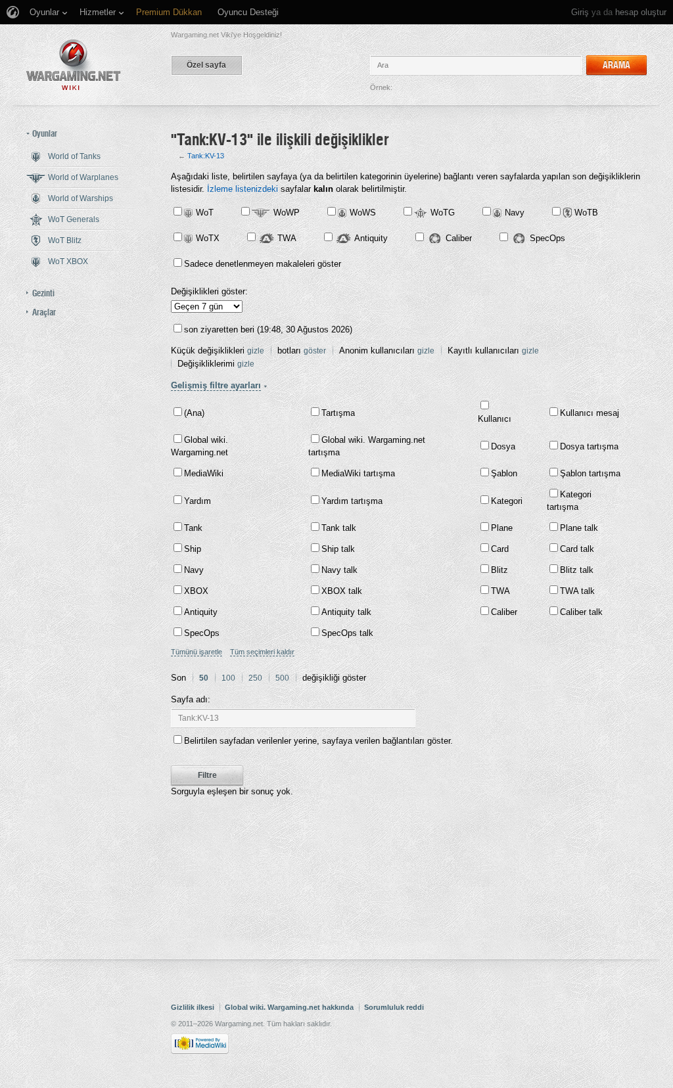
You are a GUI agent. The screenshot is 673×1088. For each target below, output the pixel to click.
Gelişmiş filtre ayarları (216, 385)
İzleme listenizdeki (242, 189)
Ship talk (338, 549)
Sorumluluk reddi (394, 1007)
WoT (205, 212)
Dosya (503, 446)
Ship (192, 549)
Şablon (504, 473)
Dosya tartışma (589, 446)
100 (228, 678)
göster (315, 350)
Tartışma (338, 413)
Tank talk (338, 528)
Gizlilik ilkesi (192, 1007)
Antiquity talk (346, 612)
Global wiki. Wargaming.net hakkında (289, 1007)
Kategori (506, 501)
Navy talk (339, 570)
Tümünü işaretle (196, 652)
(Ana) (194, 413)
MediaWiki (203, 473)
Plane (502, 528)
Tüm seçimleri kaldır (262, 652)
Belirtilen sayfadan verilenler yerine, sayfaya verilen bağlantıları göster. (318, 741)
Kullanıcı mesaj (589, 413)
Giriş (580, 12)
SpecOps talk (347, 633)
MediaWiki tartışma (358, 473)
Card (500, 549)
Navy (514, 212)
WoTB (586, 212)
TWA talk (577, 591)
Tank (193, 528)
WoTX (208, 238)
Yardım (197, 501)
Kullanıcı (494, 419)
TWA (286, 238)
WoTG (442, 212)
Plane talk (579, 528)
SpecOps (547, 238)
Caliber (459, 238)
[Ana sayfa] (73, 64)
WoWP (286, 212)
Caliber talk (581, 612)
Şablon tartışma (590, 473)
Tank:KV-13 (205, 156)
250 (255, 678)
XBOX (196, 591)
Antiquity (371, 238)
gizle (255, 350)
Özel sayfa (206, 65)
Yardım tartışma (352, 501)
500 (282, 678)
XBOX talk (341, 591)
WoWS (363, 212)
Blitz (499, 570)
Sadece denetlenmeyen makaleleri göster (262, 264)
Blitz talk (576, 570)
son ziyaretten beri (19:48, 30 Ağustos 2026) (268, 329)
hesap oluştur (640, 12)
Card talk (577, 549)
